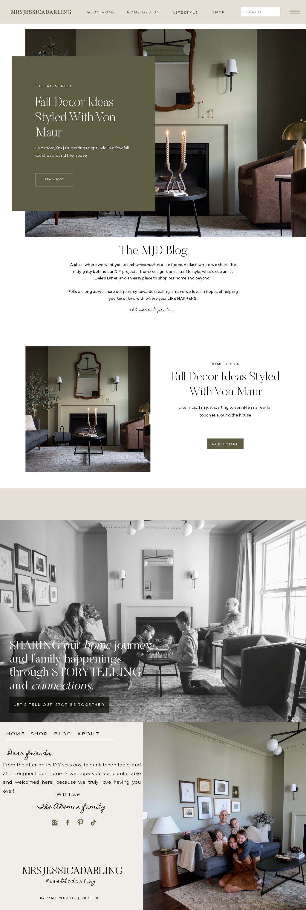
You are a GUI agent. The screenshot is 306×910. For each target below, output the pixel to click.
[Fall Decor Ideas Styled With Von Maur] (87, 409)
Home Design (225, 364)
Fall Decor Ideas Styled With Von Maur (75, 118)
